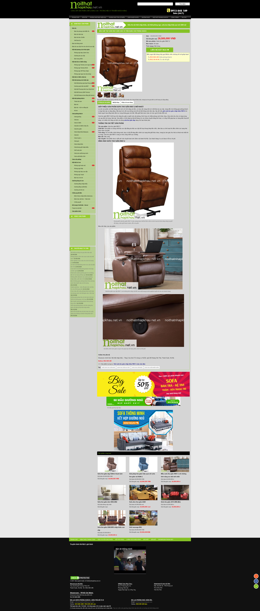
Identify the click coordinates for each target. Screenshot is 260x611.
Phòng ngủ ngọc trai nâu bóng (82, 74)
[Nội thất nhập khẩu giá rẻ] (98, 6)
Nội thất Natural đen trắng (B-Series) (84, 95)
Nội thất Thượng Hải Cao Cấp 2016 (84, 89)
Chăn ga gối (77, 202)
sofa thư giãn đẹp (137, 367)
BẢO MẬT (146, 539)
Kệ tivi (76, 110)
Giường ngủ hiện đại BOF (81, 86)
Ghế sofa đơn (78, 150)
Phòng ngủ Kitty (78, 168)
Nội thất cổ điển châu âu (79, 77)
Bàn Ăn (84, 17)
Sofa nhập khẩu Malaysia (81, 132)
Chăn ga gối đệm (77, 193)
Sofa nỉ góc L (77, 138)
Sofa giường (77, 116)
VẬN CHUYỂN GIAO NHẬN (105, 539)
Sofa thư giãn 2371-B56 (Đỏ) (171, 502)
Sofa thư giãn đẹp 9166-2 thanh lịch (110, 474)
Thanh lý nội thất (76, 208)
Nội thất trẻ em (76, 162)
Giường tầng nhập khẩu (80, 184)
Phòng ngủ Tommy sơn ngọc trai (83, 65)
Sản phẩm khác (76, 211)
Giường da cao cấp (79, 55)
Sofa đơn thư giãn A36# (137, 502)
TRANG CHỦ (74, 539)
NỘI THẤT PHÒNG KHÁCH (160, 17)
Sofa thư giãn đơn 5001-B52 (107, 502)
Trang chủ (75, 17)
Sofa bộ (76, 135)
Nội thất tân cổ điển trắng (79, 62)
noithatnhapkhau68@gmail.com (84, 602)
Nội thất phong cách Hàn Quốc (81, 49)
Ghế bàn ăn (77, 40)
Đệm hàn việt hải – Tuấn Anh (82, 199)
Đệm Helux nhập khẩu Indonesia (83, 196)
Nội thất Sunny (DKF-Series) (82, 92)
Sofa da (76, 119)
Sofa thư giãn (78, 129)
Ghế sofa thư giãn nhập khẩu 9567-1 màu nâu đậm (129, 364)
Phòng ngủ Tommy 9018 (81, 68)
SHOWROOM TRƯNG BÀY (165, 539)
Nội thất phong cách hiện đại (80, 80)
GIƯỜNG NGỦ (146, 17)
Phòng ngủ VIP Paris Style (81, 71)
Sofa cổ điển (77, 123)
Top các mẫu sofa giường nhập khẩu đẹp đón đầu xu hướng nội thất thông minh (136, 608)
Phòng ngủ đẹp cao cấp (80, 171)
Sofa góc (76, 141)
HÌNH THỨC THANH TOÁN (87, 539)
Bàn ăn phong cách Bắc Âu (81, 31)
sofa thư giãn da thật (123, 367)
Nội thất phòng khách (78, 98)
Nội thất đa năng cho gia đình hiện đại (81, 252)
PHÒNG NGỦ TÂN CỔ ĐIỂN (117, 17)
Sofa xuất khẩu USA (79, 156)
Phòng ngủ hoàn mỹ (79, 165)
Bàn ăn (74, 28)
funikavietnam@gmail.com (143, 602)
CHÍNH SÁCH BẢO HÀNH (133, 539)
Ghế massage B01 (135, 527)
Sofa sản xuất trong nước (81, 153)
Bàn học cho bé (78, 177)
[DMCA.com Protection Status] (80, 577)
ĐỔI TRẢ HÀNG (119, 539)
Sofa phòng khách (77, 113)
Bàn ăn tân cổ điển (79, 37)
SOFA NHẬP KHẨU (133, 17)
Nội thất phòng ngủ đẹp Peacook (83, 83)
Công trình (175, 17)
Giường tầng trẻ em (78, 180)
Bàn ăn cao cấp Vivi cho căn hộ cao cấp (83, 46)
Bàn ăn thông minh (77, 43)
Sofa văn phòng (76, 159)
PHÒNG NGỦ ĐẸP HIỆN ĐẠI (98, 17)
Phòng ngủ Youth (79, 174)
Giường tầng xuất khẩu (80, 187)
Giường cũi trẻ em (79, 190)
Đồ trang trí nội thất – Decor (80, 205)
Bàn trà (76, 104)
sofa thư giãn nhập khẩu (152, 367)
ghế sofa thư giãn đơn (108, 367)
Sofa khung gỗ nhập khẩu (81, 147)
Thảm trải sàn (78, 101)
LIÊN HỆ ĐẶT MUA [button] (159, 50)
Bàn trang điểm (78, 58)
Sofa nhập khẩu (78, 144)
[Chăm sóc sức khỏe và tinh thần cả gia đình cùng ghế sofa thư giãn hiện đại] (119, 63)
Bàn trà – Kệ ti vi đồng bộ (81, 107)
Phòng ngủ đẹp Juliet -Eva (81, 52)
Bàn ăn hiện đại (78, 34)
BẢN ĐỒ (153, 539)
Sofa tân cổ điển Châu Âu (81, 126)
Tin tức (184, 17)
